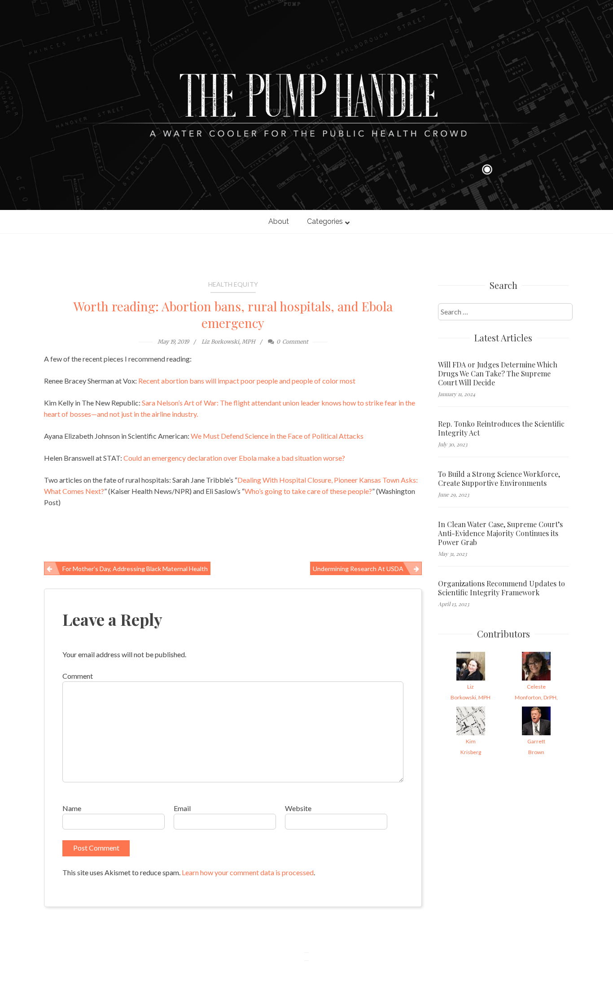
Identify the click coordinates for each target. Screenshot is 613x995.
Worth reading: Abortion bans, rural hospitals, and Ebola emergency (233, 314)
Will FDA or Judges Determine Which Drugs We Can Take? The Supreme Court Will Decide (497, 373)
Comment (77, 676)
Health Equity (233, 284)
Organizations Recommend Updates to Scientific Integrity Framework (501, 588)
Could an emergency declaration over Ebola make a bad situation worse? (234, 458)
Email (182, 808)
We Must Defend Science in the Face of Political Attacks (277, 436)
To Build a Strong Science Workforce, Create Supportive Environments (499, 479)
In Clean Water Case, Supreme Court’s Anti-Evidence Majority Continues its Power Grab (500, 533)
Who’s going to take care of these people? (308, 491)
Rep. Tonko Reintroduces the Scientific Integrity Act (501, 428)
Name (71, 808)
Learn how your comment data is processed (248, 872)
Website (298, 808)
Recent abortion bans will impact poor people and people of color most (246, 380)
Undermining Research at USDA (358, 568)
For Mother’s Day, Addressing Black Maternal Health (135, 568)
